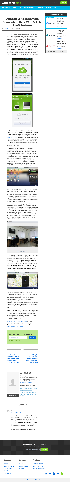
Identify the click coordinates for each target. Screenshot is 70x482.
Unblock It (17, 8)
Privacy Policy (39, 479)
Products (36, 460)
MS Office (5, 11)
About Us (6, 463)
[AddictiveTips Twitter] (50, 473)
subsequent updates (12, 137)
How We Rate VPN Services (55, 51)
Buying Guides (29, 8)
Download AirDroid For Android (15, 326)
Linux (56, 8)
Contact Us (7, 473)
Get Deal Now (60, 26)
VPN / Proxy (6, 8)
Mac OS (48, 8)
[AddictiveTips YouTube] (54, 473)
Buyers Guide (22, 463)
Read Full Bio (13, 395)
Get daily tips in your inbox (20, 334)
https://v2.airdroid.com (12, 160)
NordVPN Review (38, 463)
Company (8, 460)
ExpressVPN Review (39, 468)
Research (22, 460)
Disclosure (30, 479)
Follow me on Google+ (26, 382)
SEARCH (64, 2)
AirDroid (10, 34)
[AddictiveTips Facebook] (46, 473)
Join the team (8, 471)
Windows (40, 8)
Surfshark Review (38, 466)
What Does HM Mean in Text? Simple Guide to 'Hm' (28, 389)
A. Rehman (7, 28)
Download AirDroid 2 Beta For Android (17, 321)
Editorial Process (9, 466)
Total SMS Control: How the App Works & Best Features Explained (28, 394)
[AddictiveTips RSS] (58, 473)
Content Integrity (9, 468)
